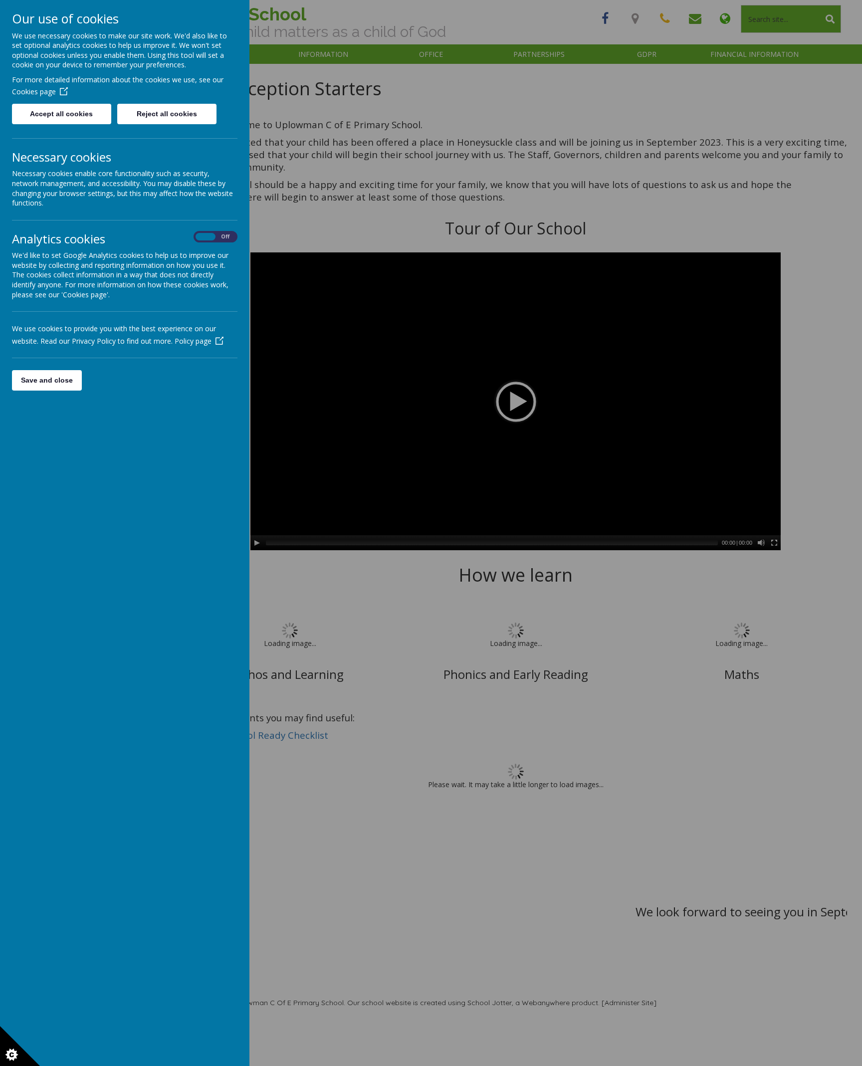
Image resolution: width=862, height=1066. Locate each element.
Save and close (47, 380)
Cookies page (34, 91)
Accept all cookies (61, 114)
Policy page (193, 341)
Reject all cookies (167, 114)
